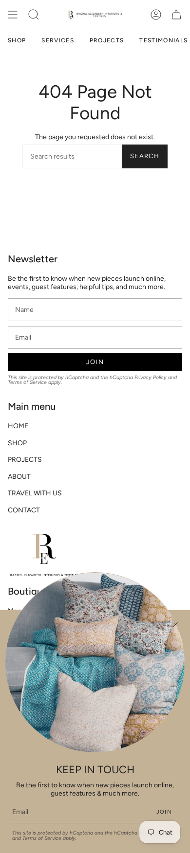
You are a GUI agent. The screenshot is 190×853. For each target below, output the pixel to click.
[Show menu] (12, 14)
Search (144, 156)
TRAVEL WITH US (35, 493)
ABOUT (19, 476)
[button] (33, 14)
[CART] (176, 14)
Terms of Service (27, 382)
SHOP (17, 443)
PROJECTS (25, 459)
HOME (18, 426)
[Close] (175, 625)
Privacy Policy (150, 377)
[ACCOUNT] (156, 14)
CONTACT (24, 510)
